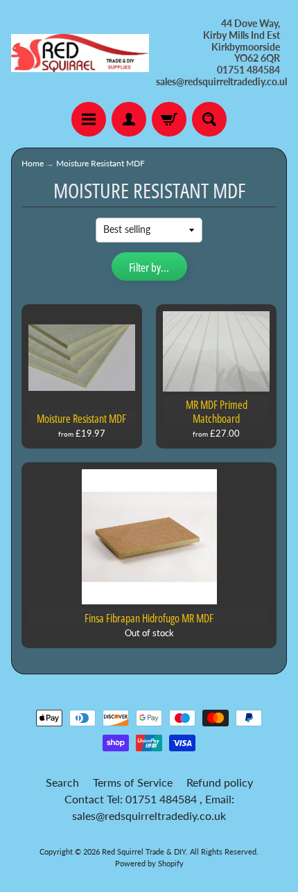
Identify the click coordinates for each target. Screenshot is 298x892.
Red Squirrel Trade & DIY (144, 851)
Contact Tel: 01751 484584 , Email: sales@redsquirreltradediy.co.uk (149, 807)
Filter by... (149, 267)
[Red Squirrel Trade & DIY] (80, 53)
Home (32, 163)
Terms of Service (133, 782)
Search (62, 782)
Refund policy (219, 782)
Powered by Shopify (149, 863)
